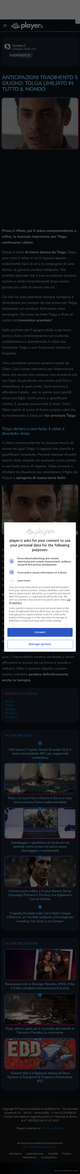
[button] (40, 580)
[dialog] (40, 587)
